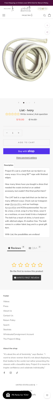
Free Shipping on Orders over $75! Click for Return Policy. (26, 3)
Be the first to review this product (26, 271)
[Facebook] (4, 372)
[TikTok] (17, 372)
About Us (7, 310)
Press (5, 306)
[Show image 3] (29, 102)
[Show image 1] (23, 102)
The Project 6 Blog (11, 339)
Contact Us (8, 315)
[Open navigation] (3, 15)
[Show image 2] (26, 102)
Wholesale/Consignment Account (18, 334)
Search (6, 325)
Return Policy (9, 320)
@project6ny (16, 204)
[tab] (8, 165)
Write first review (27, 277)
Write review (26, 114)
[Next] (34, 102)
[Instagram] (11, 372)
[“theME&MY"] (42, 7)
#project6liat (10, 207)
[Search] (44, 15)
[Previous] (18, 102)
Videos (6, 301)
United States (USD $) (25, 385)
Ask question (41, 114)
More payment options (26, 157)
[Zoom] (47, 25)
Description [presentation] (8, 165)
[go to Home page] (9, 7)
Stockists (7, 329)
